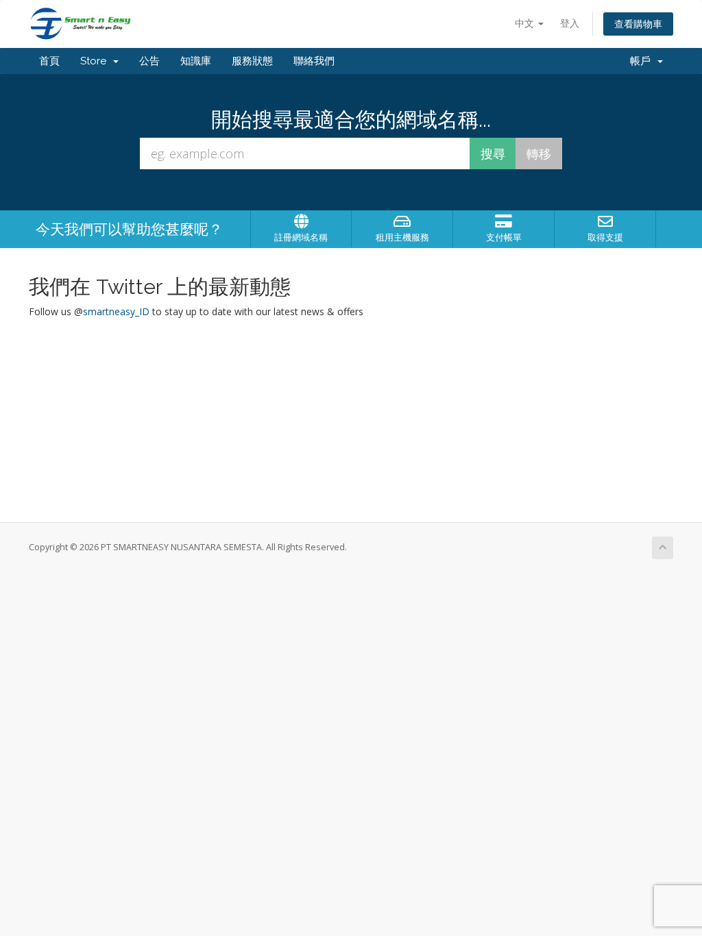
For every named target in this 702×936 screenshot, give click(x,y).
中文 (526, 22)
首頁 (49, 61)
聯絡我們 (314, 61)
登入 (569, 22)
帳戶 (643, 61)
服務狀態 (252, 61)
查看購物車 (638, 23)
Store (96, 61)
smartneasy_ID (116, 311)
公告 (149, 61)
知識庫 (195, 61)
